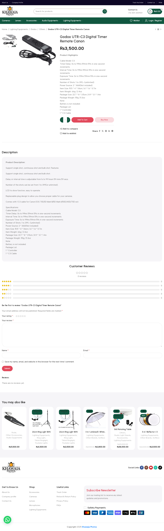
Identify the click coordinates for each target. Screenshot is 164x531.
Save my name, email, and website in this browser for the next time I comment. (39, 362)
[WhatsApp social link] (155, 468)
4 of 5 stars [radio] (23, 316)
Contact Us (6, 501)
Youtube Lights (41, 443)
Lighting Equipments (19, 29)
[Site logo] (10, 11)
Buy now (104, 120)
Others (42, 29)
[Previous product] (155, 29)
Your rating (7, 316)
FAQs (59, 505)
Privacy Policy (62, 501)
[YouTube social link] (151, 468)
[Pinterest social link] (106, 131)
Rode (14, 432)
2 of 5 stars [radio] (19, 316)
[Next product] (161, 29)
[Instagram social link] (146, 468)
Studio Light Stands (122, 435)
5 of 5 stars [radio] (25, 316)
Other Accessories (14, 435)
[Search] (104, 11)
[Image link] (11, 467)
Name (5, 350)
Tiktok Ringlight (41, 440)
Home (4, 29)
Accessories (122, 438)
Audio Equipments (14, 438)
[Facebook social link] (99, 131)
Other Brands (91, 438)
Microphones (34, 505)
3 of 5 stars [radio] (21, 316)
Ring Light (41, 438)
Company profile (9, 497)
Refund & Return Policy (66, 497)
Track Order (62, 492)
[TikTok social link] (160, 468)
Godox (34, 29)
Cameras (33, 497)
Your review (8, 320)
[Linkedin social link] (109, 131)
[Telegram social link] (112, 131)
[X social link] (102, 131)
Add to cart (82, 120)
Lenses (32, 501)
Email (86, 350)
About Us (6, 492)
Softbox (101, 438)
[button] (7, 520)
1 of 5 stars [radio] (17, 316)
